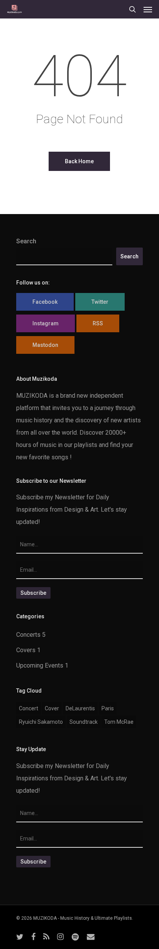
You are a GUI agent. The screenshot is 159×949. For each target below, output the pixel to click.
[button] (148, 9)
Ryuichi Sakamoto (41, 722)
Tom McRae (119, 722)
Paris (107, 708)
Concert (28, 708)
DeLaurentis (80, 708)
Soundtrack (83, 722)
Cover (52, 708)
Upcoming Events (39, 665)
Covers (26, 650)
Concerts (28, 634)
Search (26, 241)
